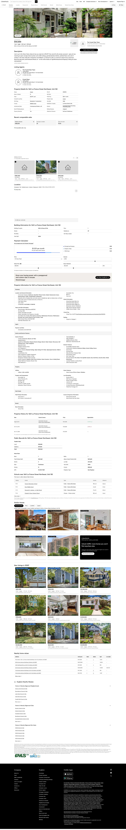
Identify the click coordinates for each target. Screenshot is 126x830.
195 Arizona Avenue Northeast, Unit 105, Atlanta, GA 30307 (28, 670)
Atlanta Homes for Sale (20, 711)
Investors (16, 779)
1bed (15, 44)
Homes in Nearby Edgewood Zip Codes (25, 725)
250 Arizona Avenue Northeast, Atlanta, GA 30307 (26, 667)
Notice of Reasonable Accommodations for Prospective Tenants (77, 817)
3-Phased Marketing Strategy (45, 779)
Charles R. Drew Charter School (32, 493)
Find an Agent (42, 790)
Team (15, 775)
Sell (84, 1)
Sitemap (41, 819)
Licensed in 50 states (68, 824)
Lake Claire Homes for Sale (20, 694)
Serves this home (72, 483)
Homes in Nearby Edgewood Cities (24, 705)
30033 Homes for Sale (19, 730)
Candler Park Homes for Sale (21, 699)
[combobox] (22, 1)
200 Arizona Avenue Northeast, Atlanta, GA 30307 (26, 662)
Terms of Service (89, 782)
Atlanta (30, 187)
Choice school (71, 493)
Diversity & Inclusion (43, 800)
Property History (34, 5)
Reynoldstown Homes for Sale (21, 691)
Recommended (18, 505)
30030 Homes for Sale (19, 733)
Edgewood (35, 187)
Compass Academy (43, 794)
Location (18, 5)
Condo (64, 98)
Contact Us (16, 785)
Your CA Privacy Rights (97, 786)
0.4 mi (104, 483)
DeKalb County (33, 103)
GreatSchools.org (34, 498)
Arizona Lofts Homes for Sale (21, 688)
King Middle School (29, 487)
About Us (16, 773)
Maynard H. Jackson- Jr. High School (33, 490)
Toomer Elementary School (31, 483)
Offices (15, 788)
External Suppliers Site (44, 815)
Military (40, 811)
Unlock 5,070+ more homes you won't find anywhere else (95, 545)
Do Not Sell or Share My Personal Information (74, 782)
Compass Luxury (43, 788)
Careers (16, 783)
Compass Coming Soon (44, 777)
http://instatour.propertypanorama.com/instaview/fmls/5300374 (90, 314)
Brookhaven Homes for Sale (21, 716)
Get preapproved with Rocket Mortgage (88, 52)
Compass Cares (42, 798)
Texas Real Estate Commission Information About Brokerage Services (78, 811)
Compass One (42, 783)
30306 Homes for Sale (19, 735)
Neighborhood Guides (44, 802)
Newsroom (16, 790)
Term (15, 256)
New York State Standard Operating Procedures (73, 816)
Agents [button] (111, 1)
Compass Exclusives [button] (91, 1)
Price (26, 505)
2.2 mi (104, 490)
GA (20, 187)
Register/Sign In (121, 1)
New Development (43, 804)
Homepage (16, 187)
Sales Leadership (18, 777)
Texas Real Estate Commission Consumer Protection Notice (76, 812)
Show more (17, 702)
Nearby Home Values (69, 5)
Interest (65, 256)
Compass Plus (42, 796)
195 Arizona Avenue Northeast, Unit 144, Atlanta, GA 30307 (28, 673)
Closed (31, 92)
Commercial (41, 807)
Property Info (25, 5)
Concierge (41, 773)
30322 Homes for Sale (19, 728)
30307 (35, 46)
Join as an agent (18, 781)
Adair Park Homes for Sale (20, 696)
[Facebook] (111, 772)
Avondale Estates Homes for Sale (22, 718)
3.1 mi (104, 487)
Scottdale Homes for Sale (20, 713)
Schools (51, 5)
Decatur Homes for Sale (20, 708)
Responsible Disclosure (74, 784)
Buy (77, 1)
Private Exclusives (43, 775)
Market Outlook (42, 781)
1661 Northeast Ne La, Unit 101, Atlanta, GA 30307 (26, 665)
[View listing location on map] (74, 43)
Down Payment (67, 263)
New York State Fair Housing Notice (71, 815)
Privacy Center (97, 782)
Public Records (44, 5)
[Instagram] (111, 769)
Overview (11, 5)
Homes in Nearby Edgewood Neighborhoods (27, 686)
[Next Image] (44, 520)
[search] (36, 1)
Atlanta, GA (31, 46)
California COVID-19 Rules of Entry (82, 786)
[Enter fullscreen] (76, 190)
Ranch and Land (43, 813)
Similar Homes (59, 5)
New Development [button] (102, 1)
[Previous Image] (17, 520)
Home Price (17, 263)
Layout (38, 505)
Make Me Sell (42, 785)
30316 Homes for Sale (19, 738)
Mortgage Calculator (44, 792)
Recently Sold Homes (44, 817)
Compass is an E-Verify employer (87, 784)
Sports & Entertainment (44, 809)
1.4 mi (104, 493)
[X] (111, 775)
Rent (81, 1)
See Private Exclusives (88, 553)
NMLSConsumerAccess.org (85, 822)
